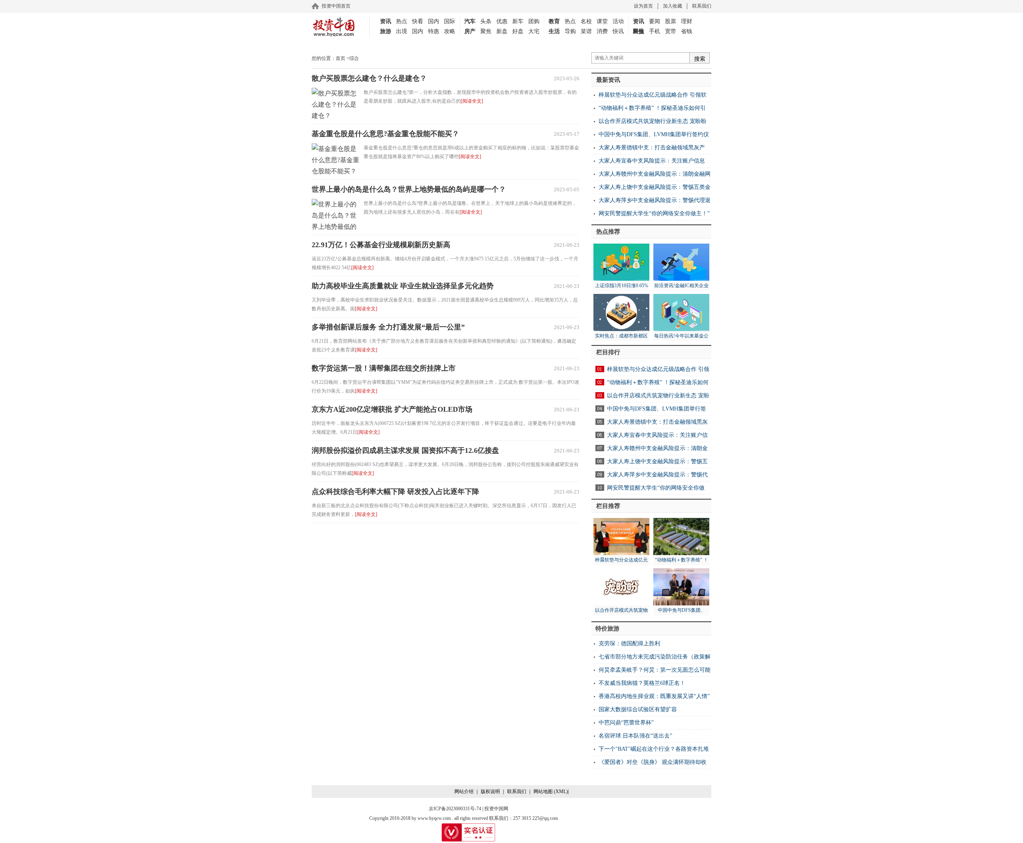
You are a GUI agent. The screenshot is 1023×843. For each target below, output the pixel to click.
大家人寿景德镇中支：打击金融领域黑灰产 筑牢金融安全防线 (648, 150)
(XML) (561, 791)
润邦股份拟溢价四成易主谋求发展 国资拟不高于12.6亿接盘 (405, 450)
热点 (401, 21)
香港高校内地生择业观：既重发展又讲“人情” (654, 696)
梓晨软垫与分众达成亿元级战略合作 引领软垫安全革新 (649, 97)
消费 (602, 31)
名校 (586, 21)
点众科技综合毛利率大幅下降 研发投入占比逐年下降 (395, 492)
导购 (570, 31)
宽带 (670, 31)
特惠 (433, 31)
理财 (686, 21)
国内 (433, 21)
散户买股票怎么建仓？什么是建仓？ (369, 78)
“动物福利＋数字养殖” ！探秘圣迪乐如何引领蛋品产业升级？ (648, 110)
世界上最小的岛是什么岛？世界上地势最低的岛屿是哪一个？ (409, 189)
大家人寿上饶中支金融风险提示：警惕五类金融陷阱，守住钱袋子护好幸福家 (651, 189)
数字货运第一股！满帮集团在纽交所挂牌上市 (384, 368)
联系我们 (701, 6)
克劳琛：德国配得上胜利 (629, 644)
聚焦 (486, 31)
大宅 (533, 31)
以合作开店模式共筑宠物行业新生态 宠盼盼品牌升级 (649, 123)
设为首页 (643, 6)
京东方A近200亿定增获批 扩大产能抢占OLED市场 (392, 409)
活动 (618, 21)
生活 (554, 31)
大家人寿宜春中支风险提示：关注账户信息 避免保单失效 (648, 163)
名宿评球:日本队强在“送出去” (635, 736)
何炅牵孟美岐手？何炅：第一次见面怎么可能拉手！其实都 (651, 672)
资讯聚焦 (638, 22)
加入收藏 (672, 6)
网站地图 (543, 791)
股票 (670, 21)
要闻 (654, 21)
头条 (486, 21)
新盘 (502, 31)
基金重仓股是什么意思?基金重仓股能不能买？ (385, 134)
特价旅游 (607, 628)
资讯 (385, 21)
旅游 (385, 31)
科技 (638, 31)
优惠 (502, 21)
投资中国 (334, 26)
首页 (340, 58)
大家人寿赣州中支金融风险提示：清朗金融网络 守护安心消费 (651, 176)
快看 (417, 21)
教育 (554, 21)
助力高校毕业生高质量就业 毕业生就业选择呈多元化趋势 (403, 286)
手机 (654, 31)
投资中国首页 (336, 6)
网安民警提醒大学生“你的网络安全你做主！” (654, 213)
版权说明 (490, 791)
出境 (401, 31)
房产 (470, 31)
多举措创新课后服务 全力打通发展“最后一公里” (388, 327)
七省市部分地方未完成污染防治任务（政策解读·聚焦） (651, 659)
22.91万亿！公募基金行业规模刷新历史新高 (381, 245)
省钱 (686, 31)
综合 (354, 58)
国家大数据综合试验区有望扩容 (638, 709)
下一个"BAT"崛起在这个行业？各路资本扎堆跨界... (650, 751)
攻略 (449, 31)
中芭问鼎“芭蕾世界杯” (626, 723)
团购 (533, 21)
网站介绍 (464, 791)
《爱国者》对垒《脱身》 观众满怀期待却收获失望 (649, 764)
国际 (449, 21)
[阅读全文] (472, 101)
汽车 (470, 21)
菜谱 (586, 31)
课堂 (602, 21)
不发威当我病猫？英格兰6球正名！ (642, 683)
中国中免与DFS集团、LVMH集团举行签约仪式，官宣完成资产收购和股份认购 (650, 136)
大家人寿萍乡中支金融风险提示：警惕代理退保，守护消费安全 (651, 202)
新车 (517, 21)
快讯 (618, 31)
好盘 (517, 31)
